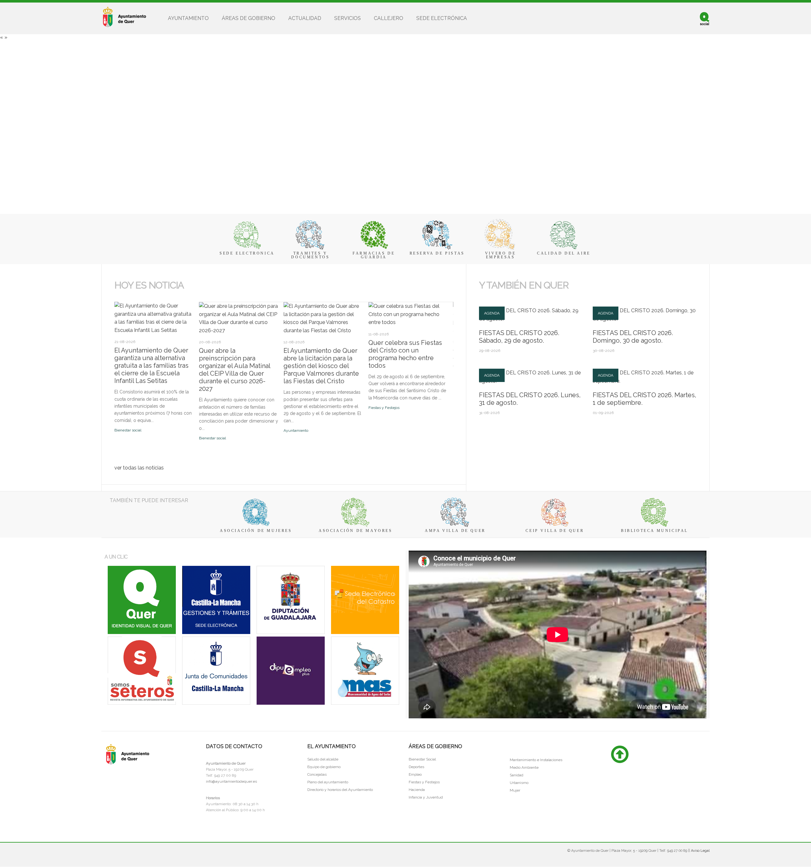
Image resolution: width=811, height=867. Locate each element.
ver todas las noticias (139, 468)
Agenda (492, 313)
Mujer (515, 790)
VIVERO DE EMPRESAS (500, 255)
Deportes (416, 767)
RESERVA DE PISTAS (437, 253)
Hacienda (417, 789)
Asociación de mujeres (256, 530)
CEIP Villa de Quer (555, 530)
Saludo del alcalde (322, 759)
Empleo (415, 774)
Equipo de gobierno (324, 767)
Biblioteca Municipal (654, 530)
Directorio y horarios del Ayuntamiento (340, 789)
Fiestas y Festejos (383, 407)
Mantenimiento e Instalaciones (536, 760)
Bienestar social (127, 430)
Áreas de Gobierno (248, 18)
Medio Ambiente (524, 767)
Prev (118, 299)
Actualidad (304, 18)
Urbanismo (519, 782)
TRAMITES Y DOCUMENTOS (310, 255)
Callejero (388, 18)
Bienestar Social (422, 759)
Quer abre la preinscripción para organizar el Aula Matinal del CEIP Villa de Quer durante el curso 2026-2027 (234, 369)
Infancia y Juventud (426, 797)
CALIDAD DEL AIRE (564, 253)
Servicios (347, 18)
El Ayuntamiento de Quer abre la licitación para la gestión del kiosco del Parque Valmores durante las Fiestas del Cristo (321, 366)
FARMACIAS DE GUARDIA (374, 255)
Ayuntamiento (188, 18)
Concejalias (317, 774)
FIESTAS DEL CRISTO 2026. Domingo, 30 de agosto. (633, 336)
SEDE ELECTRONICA (247, 253)
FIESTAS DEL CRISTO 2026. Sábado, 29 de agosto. (519, 336)
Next (123, 299)
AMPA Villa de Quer (455, 530)
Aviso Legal (700, 851)
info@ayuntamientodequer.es (231, 781)
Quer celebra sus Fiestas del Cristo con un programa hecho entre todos (405, 354)
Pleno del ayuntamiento (327, 782)
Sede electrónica (441, 18)
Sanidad (516, 775)
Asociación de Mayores (356, 530)
